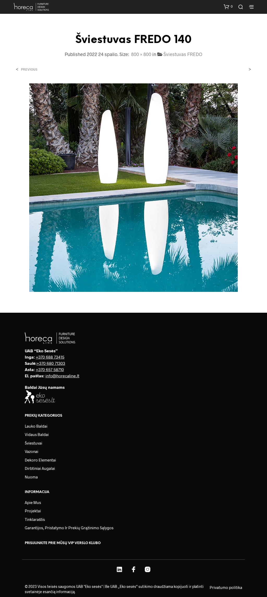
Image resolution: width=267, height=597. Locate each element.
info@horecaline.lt (62, 375)
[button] (228, 6)
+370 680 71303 (51, 363)
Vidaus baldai (37, 434)
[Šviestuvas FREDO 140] (133, 186)
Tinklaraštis (35, 519)
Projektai (33, 510)
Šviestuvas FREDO (182, 54)
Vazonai (31, 451)
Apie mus (33, 502)
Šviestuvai (33, 443)
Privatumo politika (226, 587)
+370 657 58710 (50, 369)
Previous (29, 69)
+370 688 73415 (50, 356)
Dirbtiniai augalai (40, 468)
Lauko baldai (36, 426)
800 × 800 (141, 54)
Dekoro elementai (40, 460)
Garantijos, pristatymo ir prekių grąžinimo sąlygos (69, 527)
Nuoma (31, 477)
